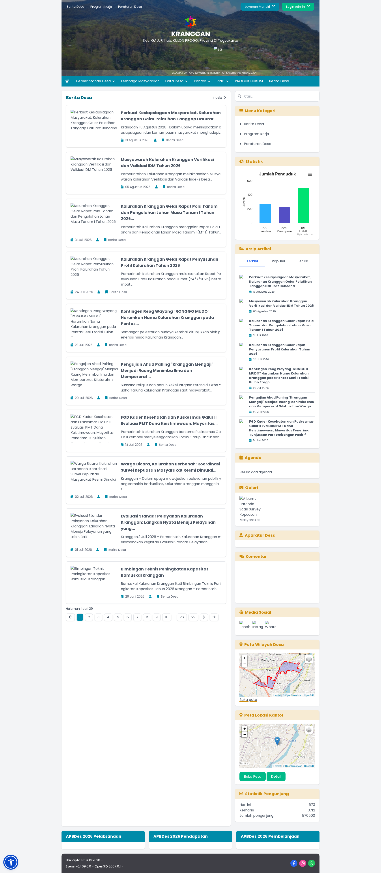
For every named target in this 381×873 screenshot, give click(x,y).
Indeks (218, 97)
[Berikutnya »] (204, 617)
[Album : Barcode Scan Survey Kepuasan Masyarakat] (251, 509)
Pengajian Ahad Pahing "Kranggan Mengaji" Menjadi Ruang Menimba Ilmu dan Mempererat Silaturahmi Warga (281, 401)
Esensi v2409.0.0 (78, 866)
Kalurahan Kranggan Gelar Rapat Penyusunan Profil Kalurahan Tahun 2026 (279, 349)
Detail (276, 776)
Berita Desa (75, 6)
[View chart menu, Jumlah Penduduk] (310, 174)
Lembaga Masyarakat (140, 81)
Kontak (200, 81)
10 (166, 617)
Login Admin (296, 6)
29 (193, 617)
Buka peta (248, 699)
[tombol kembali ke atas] (372, 864)
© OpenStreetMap (292, 695)
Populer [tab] (278, 261)
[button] (10, 862)
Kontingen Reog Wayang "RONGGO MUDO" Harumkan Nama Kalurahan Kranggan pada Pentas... (167, 317)
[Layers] (309, 659)
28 (182, 617)
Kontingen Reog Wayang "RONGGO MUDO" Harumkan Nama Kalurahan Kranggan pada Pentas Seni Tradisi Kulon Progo (279, 375)
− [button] (244, 663)
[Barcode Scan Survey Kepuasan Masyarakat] (213, 55)
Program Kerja (101, 6)
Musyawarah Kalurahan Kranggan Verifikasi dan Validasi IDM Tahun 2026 (281, 303)
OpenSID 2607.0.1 (108, 866)
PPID (221, 81)
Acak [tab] (303, 261)
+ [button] (244, 658)
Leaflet (277, 695)
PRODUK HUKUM (249, 81)
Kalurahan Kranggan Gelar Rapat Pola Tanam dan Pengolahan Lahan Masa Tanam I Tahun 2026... (169, 212)
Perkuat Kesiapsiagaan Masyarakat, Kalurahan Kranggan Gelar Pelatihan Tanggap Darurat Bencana (280, 281)
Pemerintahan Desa (94, 81)
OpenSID (309, 695)
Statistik (254, 161)
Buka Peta (252, 776)
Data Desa (174, 81)
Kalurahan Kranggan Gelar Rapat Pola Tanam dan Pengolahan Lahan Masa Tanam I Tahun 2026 (281, 325)
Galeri (251, 487)
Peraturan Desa (130, 6)
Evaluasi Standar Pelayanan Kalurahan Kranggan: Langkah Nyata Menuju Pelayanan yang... (168, 522)
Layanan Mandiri (258, 6)
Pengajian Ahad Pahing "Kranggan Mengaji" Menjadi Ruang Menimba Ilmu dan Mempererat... (167, 370)
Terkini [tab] (252, 261)
